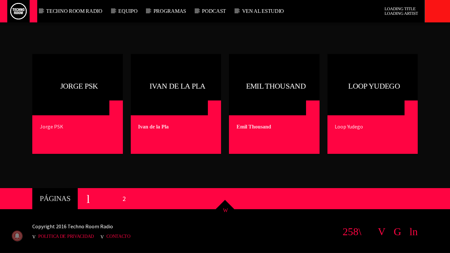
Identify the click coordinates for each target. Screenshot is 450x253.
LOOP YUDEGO (374, 86)
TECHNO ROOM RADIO (74, 11)
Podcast (214, 11)
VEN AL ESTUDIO (263, 11)
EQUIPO (127, 11)
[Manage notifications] (17, 236)
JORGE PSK (79, 86)
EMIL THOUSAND (276, 86)
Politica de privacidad (66, 236)
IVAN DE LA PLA (178, 86)
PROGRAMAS (170, 11)
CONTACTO (118, 236)
